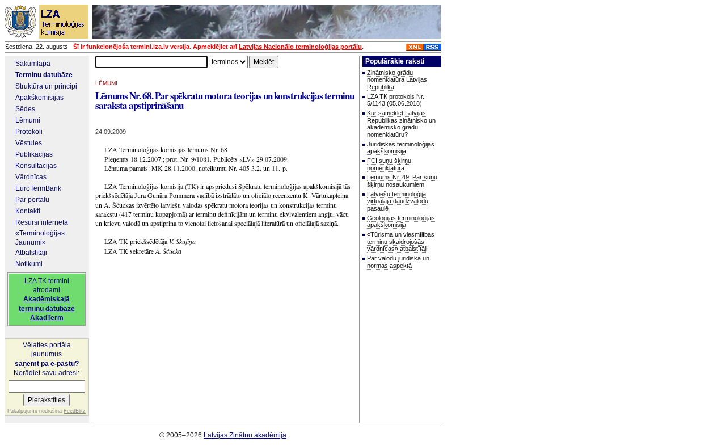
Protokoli (29, 132)
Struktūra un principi (46, 86)
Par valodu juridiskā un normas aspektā (398, 262)
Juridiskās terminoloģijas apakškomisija (400, 148)
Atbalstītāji (31, 252)
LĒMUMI (106, 83)
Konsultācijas (36, 166)
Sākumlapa (32, 64)
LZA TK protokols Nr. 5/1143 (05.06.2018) (395, 100)
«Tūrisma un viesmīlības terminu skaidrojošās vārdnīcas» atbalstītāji (400, 241)
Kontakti (27, 211)
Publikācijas (34, 154)
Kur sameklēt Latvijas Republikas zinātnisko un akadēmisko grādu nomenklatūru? (401, 124)
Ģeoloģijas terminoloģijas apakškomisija (401, 221)
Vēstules (28, 143)
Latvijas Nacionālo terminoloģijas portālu (300, 46)
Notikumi (29, 264)
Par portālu (32, 200)
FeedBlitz (75, 411)
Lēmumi (27, 120)
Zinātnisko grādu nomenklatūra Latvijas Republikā (397, 79)
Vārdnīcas (31, 177)
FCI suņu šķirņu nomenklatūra (389, 164)
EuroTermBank (38, 188)
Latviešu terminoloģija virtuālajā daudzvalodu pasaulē (397, 201)
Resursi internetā (41, 222)
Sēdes (25, 109)
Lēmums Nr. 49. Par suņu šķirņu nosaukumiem (402, 181)
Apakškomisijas (39, 98)
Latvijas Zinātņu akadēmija (245, 435)
